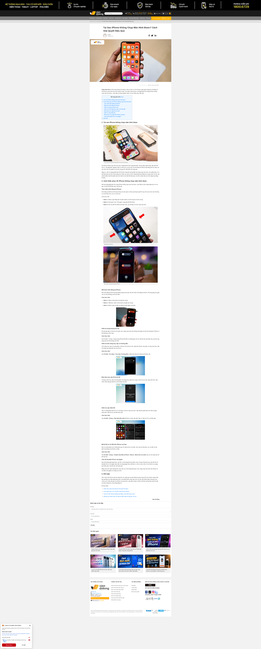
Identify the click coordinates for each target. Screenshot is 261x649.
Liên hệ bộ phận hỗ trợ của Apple (112, 116)
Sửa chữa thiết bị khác (134, 18)
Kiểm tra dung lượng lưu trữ (111, 107)
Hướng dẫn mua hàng (116, 599)
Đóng (122, 96)
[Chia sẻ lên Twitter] (152, 35)
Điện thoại (142, 18)
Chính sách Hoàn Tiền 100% (117, 589)
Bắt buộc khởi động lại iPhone (111, 105)
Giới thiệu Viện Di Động (150, 13)
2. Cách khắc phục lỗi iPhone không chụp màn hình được (116, 101)
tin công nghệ (98, 21)
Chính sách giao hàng (116, 593)
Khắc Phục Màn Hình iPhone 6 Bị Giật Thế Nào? (116, 488)
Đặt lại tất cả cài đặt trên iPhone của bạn (114, 114)
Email (91, 519)
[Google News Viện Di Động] (167, 612)
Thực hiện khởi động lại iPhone (112, 103)
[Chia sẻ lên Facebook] (149, 35)
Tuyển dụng (134, 587)
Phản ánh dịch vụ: (98, 600)
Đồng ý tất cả (9, 645)
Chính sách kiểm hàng (116, 595)
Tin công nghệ (157, 18)
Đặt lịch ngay (167, 18)
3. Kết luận (105, 118)
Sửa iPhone (92, 18)
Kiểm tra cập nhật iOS (109, 112)
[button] (30, 625)
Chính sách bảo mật (115, 591)
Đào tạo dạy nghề (135, 591)
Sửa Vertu (105, 18)
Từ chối (23, 645)
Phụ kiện (148, 18)
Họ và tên (92, 513)
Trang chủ (92, 21)
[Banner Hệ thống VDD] (130, 5)
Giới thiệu (134, 585)
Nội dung (92, 506)
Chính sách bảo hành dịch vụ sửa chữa (119, 585)
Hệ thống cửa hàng (96, 598)
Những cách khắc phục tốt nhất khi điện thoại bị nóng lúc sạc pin (120, 496)
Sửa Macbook (118, 18)
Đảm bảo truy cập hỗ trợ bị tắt (111, 111)
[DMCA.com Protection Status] (161, 612)
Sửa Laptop (124, 18)
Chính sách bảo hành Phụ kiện (117, 597)
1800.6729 (140, 12)
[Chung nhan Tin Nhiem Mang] (154, 612)
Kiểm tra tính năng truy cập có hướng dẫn (114, 109)
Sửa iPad (111, 18)
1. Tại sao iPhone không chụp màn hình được (113, 99)
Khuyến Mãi (134, 589)
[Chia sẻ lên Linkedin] (155, 35)
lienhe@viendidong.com (96, 593)
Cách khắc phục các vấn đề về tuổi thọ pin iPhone (116, 491)
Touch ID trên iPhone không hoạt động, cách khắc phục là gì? (119, 494)
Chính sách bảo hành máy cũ (117, 587)
